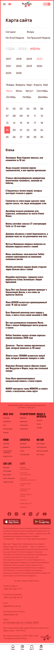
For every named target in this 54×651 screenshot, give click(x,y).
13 (7, 122)
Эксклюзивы (7, 429)
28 (27, 137)
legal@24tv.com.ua (12, 606)
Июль (19, 90)
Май (45, 84)
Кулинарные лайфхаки (7, 452)
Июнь (35, 49)
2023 (29, 66)
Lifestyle (25, 439)
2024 (39, 66)
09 (21, 115)
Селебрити (7, 421)
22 (28, 130)
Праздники (24, 429)
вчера (30, 31)
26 (14, 137)
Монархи (6, 418)
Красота (40, 420)
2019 (29, 58)
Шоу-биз (8, 414)
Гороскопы (24, 425)
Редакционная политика (25, 490)
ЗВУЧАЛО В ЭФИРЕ (42, 451)
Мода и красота (41, 415)
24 (41, 130)
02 (14, 108)
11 (35, 115)
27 (21, 137)
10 (28, 115)
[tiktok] (37, 514)
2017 (8, 58)
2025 (8, 73)
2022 (19, 66)
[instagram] (16, 514)
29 (34, 137)
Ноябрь (27, 97)
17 (35, 122)
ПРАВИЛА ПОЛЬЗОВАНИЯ (25, 468)
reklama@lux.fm (10, 614)
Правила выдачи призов (26, 495)
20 (14, 130)
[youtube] (44, 514)
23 (35, 130)
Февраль (20, 84)
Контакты (23, 500)
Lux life (7, 463)
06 (41, 108)
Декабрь (43, 97)
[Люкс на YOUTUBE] (10, 4)
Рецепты (6, 444)
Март (29, 84)
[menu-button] (4, 4)
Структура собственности (25, 474)
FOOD (6, 439)
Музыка (6, 432)
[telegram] (23, 514)
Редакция (23, 507)
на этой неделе (15, 37)
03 (21, 108)
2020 (22, 49)
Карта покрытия (9, 478)
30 (41, 137)
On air (40, 439)
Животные (23, 421)
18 (42, 122)
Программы (7, 471)
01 (7, 108)
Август (29, 90)
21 (21, 130)
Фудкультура (7, 456)
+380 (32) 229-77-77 (12, 589)
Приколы (23, 418)
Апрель (38, 84)
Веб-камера (7, 475)
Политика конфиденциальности (27, 479)
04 (27, 108)
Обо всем (23, 444)
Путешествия (24, 454)
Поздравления (25, 447)
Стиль (39, 424)
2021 (8, 66)
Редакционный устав (25, 484)
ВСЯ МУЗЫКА (41, 444)
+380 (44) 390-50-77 (13, 597)
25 (7, 137)
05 (34, 108)
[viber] (30, 514)
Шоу (4, 425)
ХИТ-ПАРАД (40, 454)
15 (21, 122)
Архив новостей (25, 503)
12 (42, 115)
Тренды (39, 428)
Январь (10, 84)
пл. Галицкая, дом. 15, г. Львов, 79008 (21, 622)
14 (14, 122)
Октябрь (11, 97)
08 (14, 115)
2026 (19, 73)
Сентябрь (42, 90)
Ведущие (6, 467)
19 (7, 130)
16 (28, 122)
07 (7, 115)
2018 (18, 58)
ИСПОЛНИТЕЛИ (41, 447)
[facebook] (9, 514)
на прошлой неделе (38, 37)
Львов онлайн (8, 482)
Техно (22, 451)
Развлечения (27, 414)
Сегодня (11, 31)
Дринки (5, 447)
